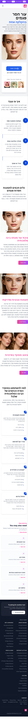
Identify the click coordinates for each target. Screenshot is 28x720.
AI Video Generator (9, 653)
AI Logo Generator (23, 628)
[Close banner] (26, 2)
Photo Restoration (9, 638)
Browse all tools (19, 612)
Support (4, 702)
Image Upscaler (9, 633)
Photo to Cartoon (23, 661)
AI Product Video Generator (7, 661)
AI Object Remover (9, 641)
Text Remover (10, 643)
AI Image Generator (22, 625)
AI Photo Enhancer (9, 630)
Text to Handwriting (22, 688)
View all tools (23, 532)
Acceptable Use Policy (13, 702)
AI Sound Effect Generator (7, 668)
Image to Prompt (23, 680)
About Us (20, 700)
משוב (21, 703)
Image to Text (24, 678)
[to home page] (25, 6)
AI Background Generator (21, 630)
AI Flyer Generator (23, 633)
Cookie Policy (5, 700)
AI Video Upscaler (9, 666)
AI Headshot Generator (22, 653)
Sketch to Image (23, 641)
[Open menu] (2, 6)
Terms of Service (23, 702)
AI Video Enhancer (9, 663)
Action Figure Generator (21, 671)
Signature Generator (22, 690)
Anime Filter (24, 663)
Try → (13, 1)
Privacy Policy (13, 700)
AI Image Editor (10, 628)
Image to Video (10, 655)
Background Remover (8, 625)
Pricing (25, 703)
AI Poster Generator (22, 635)
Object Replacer (9, 646)
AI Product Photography (21, 638)
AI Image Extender (23, 643)
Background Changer (8, 635)
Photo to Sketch (23, 666)
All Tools (25, 700)
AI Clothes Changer (22, 658)
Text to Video (10, 658)
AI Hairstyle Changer (22, 655)
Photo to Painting (23, 668)
